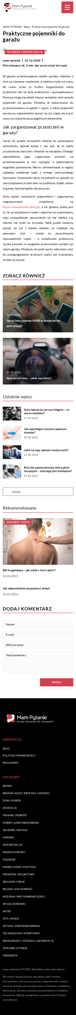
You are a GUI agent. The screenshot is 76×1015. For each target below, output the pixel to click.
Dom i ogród (12, 800)
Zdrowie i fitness (15, 948)
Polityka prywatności (19, 755)
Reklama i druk (14, 881)
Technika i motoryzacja (25, 51)
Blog (6, 748)
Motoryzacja (12, 844)
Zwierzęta (10, 955)
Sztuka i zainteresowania (21, 925)
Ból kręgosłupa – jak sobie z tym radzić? (29, 570)
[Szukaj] (7, 491)
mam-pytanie (11, 60)
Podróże (9, 859)
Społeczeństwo (14, 903)
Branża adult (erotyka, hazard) (26, 793)
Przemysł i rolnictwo (18, 874)
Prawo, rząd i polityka (19, 866)
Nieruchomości (14, 852)
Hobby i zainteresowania (21, 822)
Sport (7, 911)
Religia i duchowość (18, 889)
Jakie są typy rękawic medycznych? (46, 450)
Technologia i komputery (21, 933)
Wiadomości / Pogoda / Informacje (28, 940)
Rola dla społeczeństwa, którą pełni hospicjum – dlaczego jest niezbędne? (48, 469)
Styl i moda (11, 918)
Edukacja (10, 807)
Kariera (8, 837)
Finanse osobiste (15, 815)
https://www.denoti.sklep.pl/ (21, 207)
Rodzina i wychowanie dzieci (24, 896)
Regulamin (10, 762)
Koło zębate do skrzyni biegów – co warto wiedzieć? (46, 411)
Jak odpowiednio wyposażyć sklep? (26, 588)
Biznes (7, 785)
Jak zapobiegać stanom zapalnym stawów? (45, 430)
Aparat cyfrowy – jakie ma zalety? (29, 378)
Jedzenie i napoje (15, 830)
